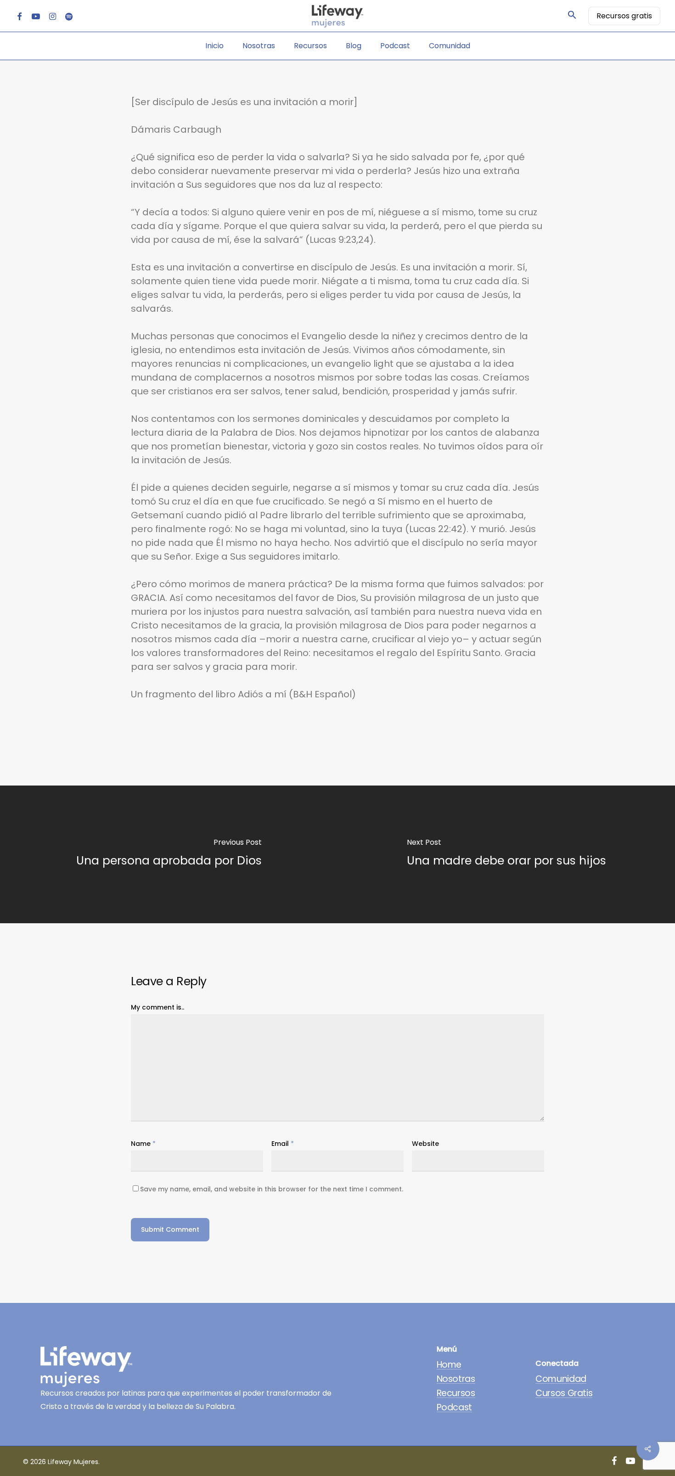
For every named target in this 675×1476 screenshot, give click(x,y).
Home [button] (449, 1364)
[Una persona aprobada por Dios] (169, 854)
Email (282, 1143)
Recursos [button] (456, 1393)
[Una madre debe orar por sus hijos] (506, 854)
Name (143, 1143)
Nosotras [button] (456, 1379)
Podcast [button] (454, 1407)
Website (425, 1143)
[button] (572, 16)
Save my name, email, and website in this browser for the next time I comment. (271, 1189)
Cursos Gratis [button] (563, 1393)
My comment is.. (157, 1007)
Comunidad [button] (560, 1379)
